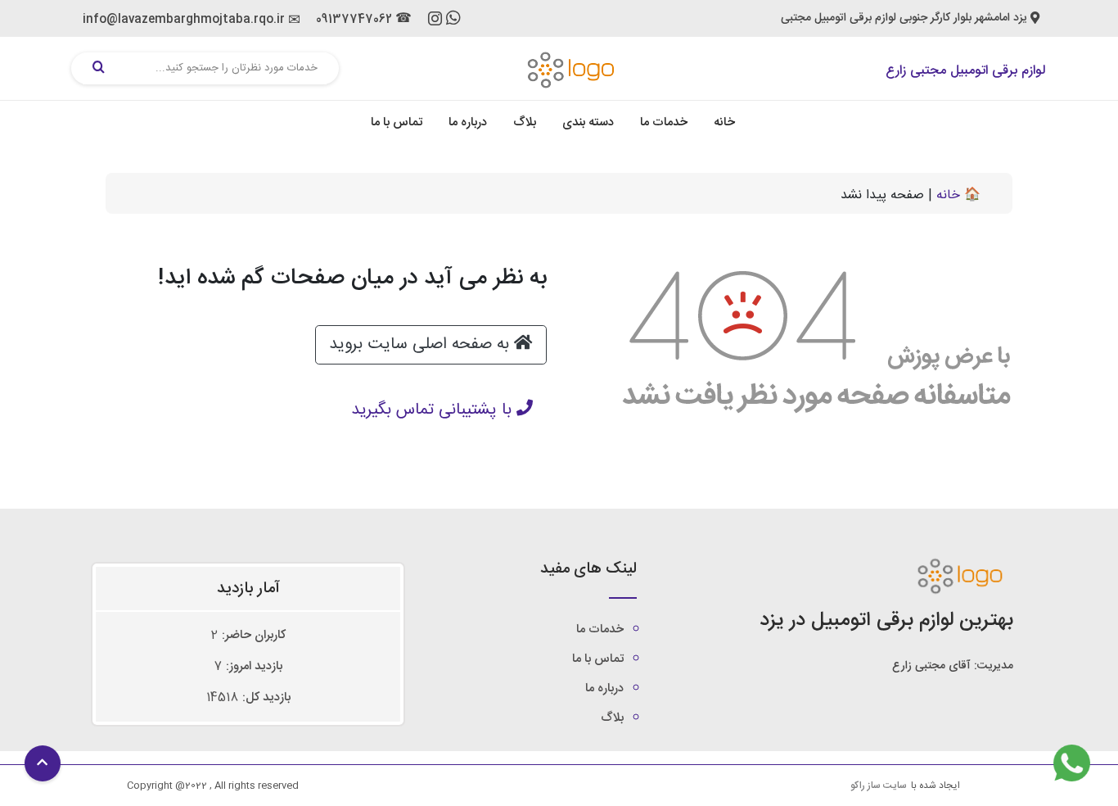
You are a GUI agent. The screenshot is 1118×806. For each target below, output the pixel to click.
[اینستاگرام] (435, 22)
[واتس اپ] (453, 21)
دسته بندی (588, 122)
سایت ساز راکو (878, 785)
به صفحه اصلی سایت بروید (421, 344)
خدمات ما (663, 122)
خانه (724, 122)
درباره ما (468, 122)
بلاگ (524, 122)
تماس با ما (396, 122)
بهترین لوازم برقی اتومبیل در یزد (886, 620)
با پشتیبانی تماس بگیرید (433, 409)
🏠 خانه (958, 195)
